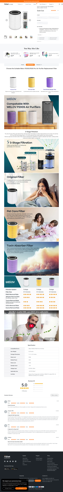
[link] (62, 4)
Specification (30, 64)
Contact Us (25, 464)
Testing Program (39, 459)
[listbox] (48, 17)
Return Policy (49, 461)
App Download (25, 459)
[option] (42, 17)
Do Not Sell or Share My (52, 470)
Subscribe (38, 480)
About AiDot (25, 458)
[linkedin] (15, 461)
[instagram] (10, 461)
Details (22, 64)
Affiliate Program (39, 458)
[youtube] (7, 461)
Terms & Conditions (51, 463)
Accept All (21, 488)
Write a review (54, 395)
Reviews (39, 64)
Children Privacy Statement (52, 464)
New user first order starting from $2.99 (31, 1)
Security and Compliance (52, 466)
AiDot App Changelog (27, 461)
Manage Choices (8, 488)
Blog (23, 463)
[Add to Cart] (20, 56)
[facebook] (4, 461)
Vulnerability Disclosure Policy (53, 467)
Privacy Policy (11, 485)
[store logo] (8, 4)
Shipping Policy (50, 458)
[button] (5, 37)
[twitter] (13, 461)
